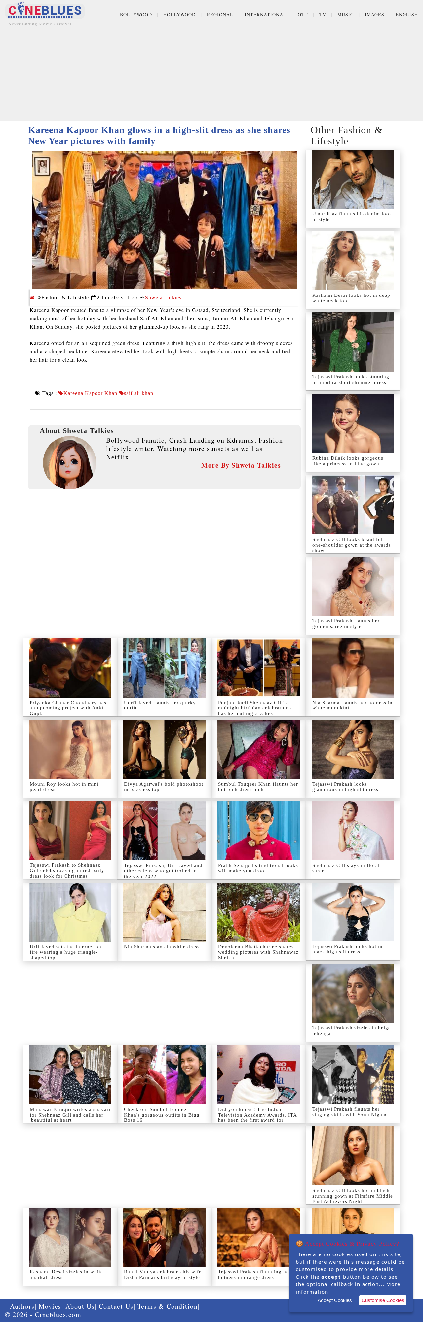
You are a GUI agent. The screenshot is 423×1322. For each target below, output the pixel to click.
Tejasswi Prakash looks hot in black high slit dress (347, 949)
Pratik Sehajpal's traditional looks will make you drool (258, 868)
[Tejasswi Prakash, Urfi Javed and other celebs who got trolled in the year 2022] (164, 830)
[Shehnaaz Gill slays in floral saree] (353, 830)
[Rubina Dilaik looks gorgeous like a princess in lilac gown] (353, 423)
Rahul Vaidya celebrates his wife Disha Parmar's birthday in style (163, 1274)
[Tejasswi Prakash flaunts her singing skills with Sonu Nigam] (353, 1074)
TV (322, 14)
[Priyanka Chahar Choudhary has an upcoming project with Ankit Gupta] (70, 667)
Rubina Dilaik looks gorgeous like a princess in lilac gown (347, 460)
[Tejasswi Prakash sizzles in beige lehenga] (353, 993)
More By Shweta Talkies (241, 465)
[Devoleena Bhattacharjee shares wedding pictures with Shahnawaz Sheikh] (258, 912)
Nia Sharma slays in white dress (162, 946)
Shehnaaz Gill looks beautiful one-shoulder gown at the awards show (351, 545)
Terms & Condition (167, 1306)
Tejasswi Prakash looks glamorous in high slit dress (345, 786)
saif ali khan (138, 393)
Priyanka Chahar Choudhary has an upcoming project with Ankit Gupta (68, 708)
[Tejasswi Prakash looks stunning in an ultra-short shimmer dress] (353, 342)
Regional (220, 14)
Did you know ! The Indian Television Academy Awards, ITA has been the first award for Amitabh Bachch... (257, 1117)
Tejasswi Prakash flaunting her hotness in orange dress (254, 1274)
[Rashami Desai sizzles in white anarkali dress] (70, 1237)
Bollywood (136, 14)
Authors (22, 1306)
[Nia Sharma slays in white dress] (164, 912)
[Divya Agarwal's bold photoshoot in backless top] (164, 749)
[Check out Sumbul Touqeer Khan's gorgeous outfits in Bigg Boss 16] (164, 1074)
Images (374, 14)
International (266, 14)
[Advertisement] (211, 74)
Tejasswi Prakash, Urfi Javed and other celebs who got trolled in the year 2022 (163, 871)
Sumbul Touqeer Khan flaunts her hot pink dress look (258, 786)
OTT (303, 14)
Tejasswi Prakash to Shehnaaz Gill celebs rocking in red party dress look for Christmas (67, 870)
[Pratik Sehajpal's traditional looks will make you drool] (258, 830)
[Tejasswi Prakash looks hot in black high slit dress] (353, 912)
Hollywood (179, 14)
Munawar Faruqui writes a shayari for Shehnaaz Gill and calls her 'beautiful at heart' (70, 1115)
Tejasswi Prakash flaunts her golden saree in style (346, 623)
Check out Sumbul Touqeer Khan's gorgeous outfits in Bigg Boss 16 (162, 1115)
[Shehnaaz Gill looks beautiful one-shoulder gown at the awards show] (353, 504)
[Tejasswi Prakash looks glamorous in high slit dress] (353, 749)
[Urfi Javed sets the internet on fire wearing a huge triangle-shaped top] (70, 912)
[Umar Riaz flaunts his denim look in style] (353, 179)
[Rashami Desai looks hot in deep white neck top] (353, 260)
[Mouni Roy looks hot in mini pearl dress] (70, 749)
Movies (50, 1306)
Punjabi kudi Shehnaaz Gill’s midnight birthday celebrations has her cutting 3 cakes (254, 708)
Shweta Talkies (163, 297)
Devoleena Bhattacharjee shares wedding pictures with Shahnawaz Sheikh (258, 952)
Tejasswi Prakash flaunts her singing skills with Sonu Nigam (349, 1111)
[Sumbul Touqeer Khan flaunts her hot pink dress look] (258, 749)
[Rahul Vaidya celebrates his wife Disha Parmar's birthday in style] (164, 1237)
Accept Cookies (335, 1300)
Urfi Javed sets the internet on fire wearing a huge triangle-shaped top (65, 952)
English (407, 14)
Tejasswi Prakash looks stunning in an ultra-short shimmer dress (350, 379)
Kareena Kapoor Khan (90, 393)
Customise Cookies (383, 1300)
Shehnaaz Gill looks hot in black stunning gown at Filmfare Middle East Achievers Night (352, 1196)
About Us (80, 1306)
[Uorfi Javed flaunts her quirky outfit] (164, 667)
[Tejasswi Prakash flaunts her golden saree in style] (353, 586)
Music (345, 14)
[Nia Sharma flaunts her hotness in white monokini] (353, 667)
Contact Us (116, 1306)
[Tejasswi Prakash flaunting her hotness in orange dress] (258, 1237)
